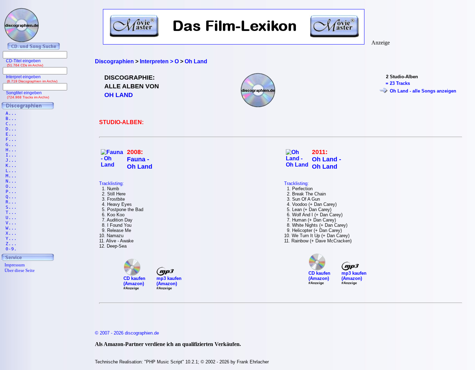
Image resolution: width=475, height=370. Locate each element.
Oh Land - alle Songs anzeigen (423, 91)
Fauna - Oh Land (139, 163)
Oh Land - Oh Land (326, 163)
